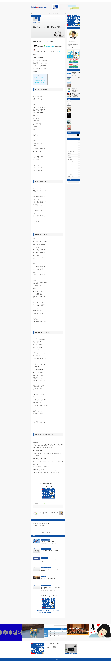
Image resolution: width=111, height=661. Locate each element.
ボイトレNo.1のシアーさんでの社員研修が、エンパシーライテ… (76, 111)
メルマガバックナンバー (45, 13)
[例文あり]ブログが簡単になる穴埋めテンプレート (76, 89)
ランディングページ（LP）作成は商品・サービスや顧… (75, 109)
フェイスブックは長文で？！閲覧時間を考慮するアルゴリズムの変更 (52, 560)
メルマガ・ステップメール (73, 149)
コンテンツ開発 (43, 576)
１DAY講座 (54, 646)
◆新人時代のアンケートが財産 (39, 82)
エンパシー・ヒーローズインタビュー (37, 13)
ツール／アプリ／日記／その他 (73, 161)
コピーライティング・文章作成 (45, 539)
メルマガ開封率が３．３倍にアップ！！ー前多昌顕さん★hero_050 (51, 588)
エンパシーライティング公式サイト (50, 653)
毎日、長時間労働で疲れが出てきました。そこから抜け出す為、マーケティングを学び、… (76, 124)
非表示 (43, 75)
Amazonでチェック (73, 61)
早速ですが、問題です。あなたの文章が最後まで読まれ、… (76, 91)
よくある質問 (73, 153)
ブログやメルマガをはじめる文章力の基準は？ (76, 83)
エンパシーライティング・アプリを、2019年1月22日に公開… (75, 105)
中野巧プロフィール (49, 646)
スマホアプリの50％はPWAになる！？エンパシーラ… (75, 103)
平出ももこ (58, 51)
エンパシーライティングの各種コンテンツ (50, 650)
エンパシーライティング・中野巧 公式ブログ (55, 659)
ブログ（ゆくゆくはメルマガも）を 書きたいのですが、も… (76, 85)
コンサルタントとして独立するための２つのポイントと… (76, 121)
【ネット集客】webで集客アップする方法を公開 (41, 523)
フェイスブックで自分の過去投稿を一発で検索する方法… (76, 78)
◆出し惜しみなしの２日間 (38, 77)
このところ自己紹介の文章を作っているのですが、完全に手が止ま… (76, 129)
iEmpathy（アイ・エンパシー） (73, 176)
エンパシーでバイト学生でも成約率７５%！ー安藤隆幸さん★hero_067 (51, 570)
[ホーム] (32, 1)
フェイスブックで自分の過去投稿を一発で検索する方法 (42, 532)
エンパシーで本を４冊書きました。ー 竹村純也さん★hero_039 (50, 551)
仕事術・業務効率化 (73, 159)
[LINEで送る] (44, 45)
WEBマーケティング (73, 155)
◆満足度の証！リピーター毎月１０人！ (40, 80)
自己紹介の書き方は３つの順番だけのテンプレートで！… (76, 127)
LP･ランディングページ (73, 174)
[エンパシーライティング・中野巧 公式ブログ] (55, 9)
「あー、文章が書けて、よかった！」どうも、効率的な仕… (75, 96)
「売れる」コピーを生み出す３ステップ (48, 541)
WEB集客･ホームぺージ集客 (73, 151)
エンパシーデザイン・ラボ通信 (48, 46)
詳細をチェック (73, 62)
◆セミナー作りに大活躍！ (38, 79)
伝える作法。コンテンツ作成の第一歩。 (48, 578)
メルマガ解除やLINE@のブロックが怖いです (75, 115)
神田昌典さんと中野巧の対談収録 (39, 525)
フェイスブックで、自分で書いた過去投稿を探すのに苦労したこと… (76, 80)
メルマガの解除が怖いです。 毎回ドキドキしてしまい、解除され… (76, 117)
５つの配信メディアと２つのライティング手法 (76, 73)
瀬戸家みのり (36, 59)
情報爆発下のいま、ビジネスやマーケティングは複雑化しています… (76, 75)
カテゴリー (48, 647)
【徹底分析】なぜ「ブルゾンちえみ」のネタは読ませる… (76, 94)
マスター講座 (54, 647)
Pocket (42, 45)
